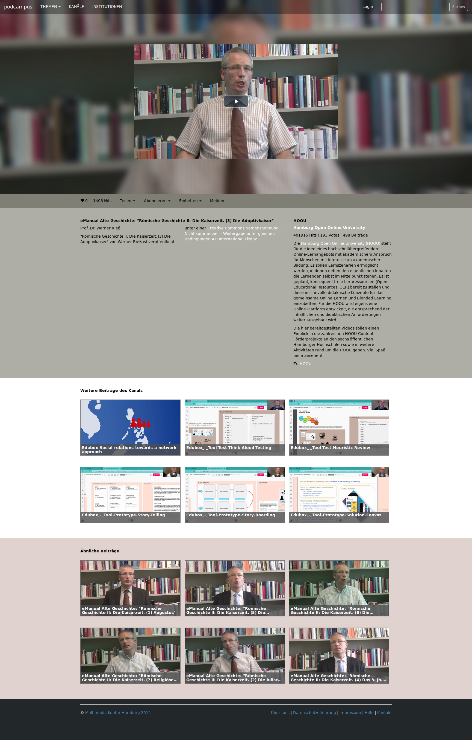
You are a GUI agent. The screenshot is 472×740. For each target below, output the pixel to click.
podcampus (18, 7)
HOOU (305, 364)
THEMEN (49, 6)
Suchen (458, 7)
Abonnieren (156, 201)
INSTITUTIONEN (107, 6)
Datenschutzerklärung (314, 712)
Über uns (280, 712)
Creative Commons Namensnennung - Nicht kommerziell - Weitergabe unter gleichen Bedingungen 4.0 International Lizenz (233, 233)
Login (367, 6)
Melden (217, 201)
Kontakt (384, 712)
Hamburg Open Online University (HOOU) (340, 243)
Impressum (350, 712)
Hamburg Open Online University (329, 227)
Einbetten (189, 201)
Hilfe (369, 712)
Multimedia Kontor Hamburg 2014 (118, 712)
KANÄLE (76, 6)
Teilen (126, 201)
